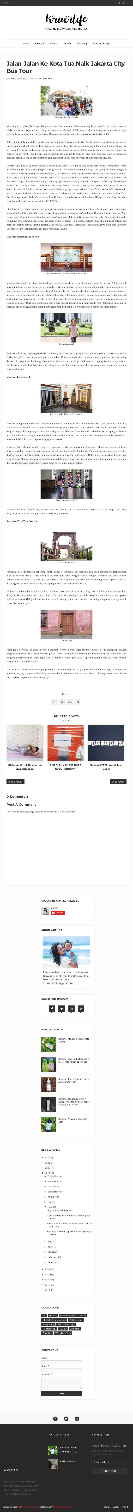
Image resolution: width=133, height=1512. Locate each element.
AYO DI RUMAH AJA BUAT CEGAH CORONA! (65, 767)
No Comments (45, 78)
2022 (47, 1162)
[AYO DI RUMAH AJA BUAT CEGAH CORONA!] (65, 743)
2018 (47, 1269)
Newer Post (15, 781)
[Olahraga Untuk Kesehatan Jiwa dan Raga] (24, 743)
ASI (44, 1315)
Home (26, 43)
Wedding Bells (63, 1333)
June (50, 1206)
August (52, 1196)
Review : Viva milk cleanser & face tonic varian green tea (73, 1060)
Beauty (54, 43)
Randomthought (101, 43)
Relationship (49, 1328)
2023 (47, 1157)
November (54, 1181)
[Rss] (81, 1008)
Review (63, 1328)
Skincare (74, 1328)
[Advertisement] (22, 1448)
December (54, 1176)
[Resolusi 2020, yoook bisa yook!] (106, 743)
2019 (47, 1172)
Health (67, 43)
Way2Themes (29, 1507)
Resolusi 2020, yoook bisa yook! (106, 767)
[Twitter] (61, 1008)
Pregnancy (48, 1324)
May (50, 1241)
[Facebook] (52, 1008)
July (50, 1201)
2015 (47, 1284)
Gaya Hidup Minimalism (59, 1210)
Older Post (118, 781)
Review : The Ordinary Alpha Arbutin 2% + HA (73, 1080)
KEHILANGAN (67, 1461)
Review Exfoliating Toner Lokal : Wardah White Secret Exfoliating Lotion (74, 1101)
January (52, 1262)
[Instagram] (71, 1008)
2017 (47, 1274)
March (51, 1251)
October (52, 1186)
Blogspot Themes (62, 1507)
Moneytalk (60, 1320)
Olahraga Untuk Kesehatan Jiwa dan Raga (25, 767)
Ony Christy (21, 78)
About (6, 2)
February (53, 1257)
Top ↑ (125, 1507)
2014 (47, 1289)
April (51, 1246)
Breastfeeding (67, 1315)
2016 (47, 1279)
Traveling (82, 43)
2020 (48, 1167)
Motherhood (75, 1320)
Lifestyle (39, 43)
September (54, 1191)
